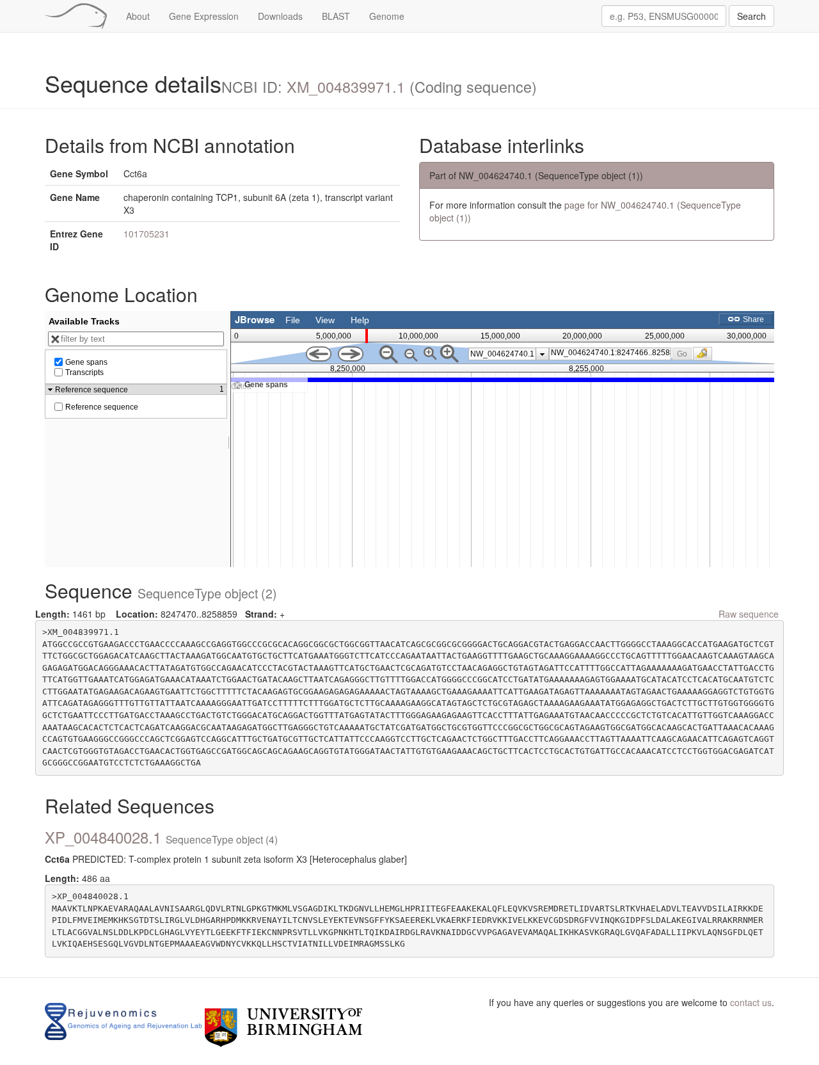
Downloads (280, 16)
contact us (751, 1002)
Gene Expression (204, 16)
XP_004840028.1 (161, 837)
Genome (386, 16)
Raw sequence (749, 613)
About (138, 16)
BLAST (336, 16)
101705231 (146, 233)
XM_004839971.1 (346, 86)
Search (751, 16)
